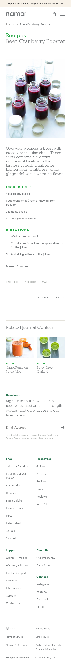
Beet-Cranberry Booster (35, 24)
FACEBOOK (30, 282)
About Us (42, 550)
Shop (9, 458)
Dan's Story (43, 565)
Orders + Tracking (17, 557)
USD (13, 628)
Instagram (42, 584)
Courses (11, 493)
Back (45, 297)
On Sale (11, 530)
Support (11, 550)
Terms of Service (46, 435)
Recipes (11, 24)
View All (41, 504)
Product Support (16, 573)
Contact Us (13, 603)
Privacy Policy (13, 438)
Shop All (11, 538)
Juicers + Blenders (17, 466)
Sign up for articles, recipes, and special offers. (33, 3)
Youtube (41, 591)
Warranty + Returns (18, 565)
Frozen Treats (14, 508)
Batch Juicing (14, 500)
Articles (41, 474)
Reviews (41, 496)
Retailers (11, 580)
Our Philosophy (45, 557)
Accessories (13, 485)
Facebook (42, 599)
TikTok (40, 606)
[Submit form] (62, 428)
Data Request (42, 636)
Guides (40, 466)
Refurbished (13, 523)
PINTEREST (12, 282)
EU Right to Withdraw (17, 657)
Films (39, 489)
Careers (11, 595)
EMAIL (44, 282)
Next (57, 297)
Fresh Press (43, 458)
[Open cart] (54, 14)
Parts (9, 515)
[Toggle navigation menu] (62, 14)
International (13, 588)
